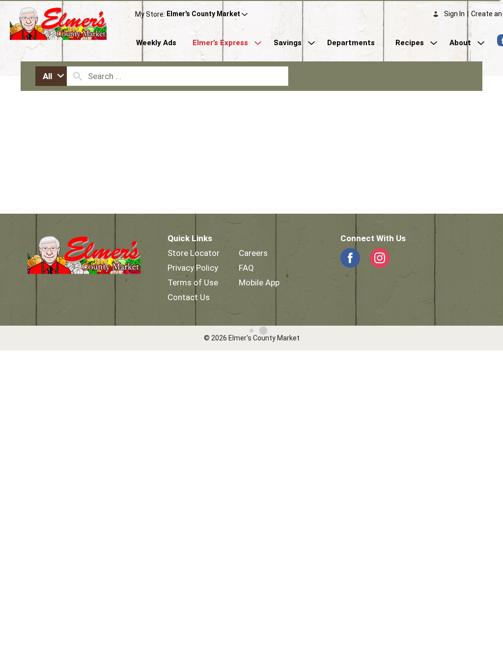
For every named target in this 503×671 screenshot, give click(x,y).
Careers (253, 253)
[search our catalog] (77, 76)
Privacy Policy (193, 268)
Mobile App (259, 282)
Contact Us (189, 297)
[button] (207, 14)
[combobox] (51, 76)
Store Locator (194, 253)
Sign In (454, 14)
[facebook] (350, 258)
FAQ (246, 268)
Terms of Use (193, 282)
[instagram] (380, 258)
